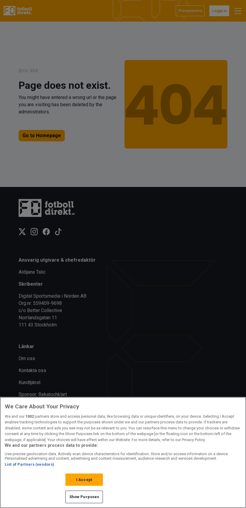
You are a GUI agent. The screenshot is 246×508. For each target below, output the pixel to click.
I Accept (84, 479)
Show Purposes (84, 496)
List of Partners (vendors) (29, 464)
